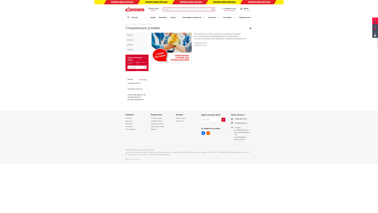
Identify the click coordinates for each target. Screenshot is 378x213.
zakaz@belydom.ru (240, 123)
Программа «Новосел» (135, 89)
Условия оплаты (156, 121)
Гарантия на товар (157, 126)
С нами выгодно (156, 118)
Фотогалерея (130, 129)
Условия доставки (157, 124)
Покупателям (156, 115)
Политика (129, 126)
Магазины (129, 124)
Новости (129, 118)
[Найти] (212, 9)
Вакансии (129, 121)
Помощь (179, 115)
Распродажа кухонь (134, 83)
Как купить (180, 121)
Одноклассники (208, 133)
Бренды (154, 129)
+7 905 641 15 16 (230, 8)
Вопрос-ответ (181, 118)
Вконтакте (203, 133)
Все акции (143, 79)
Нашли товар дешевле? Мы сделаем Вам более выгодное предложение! (136, 97)
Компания (130, 115)
